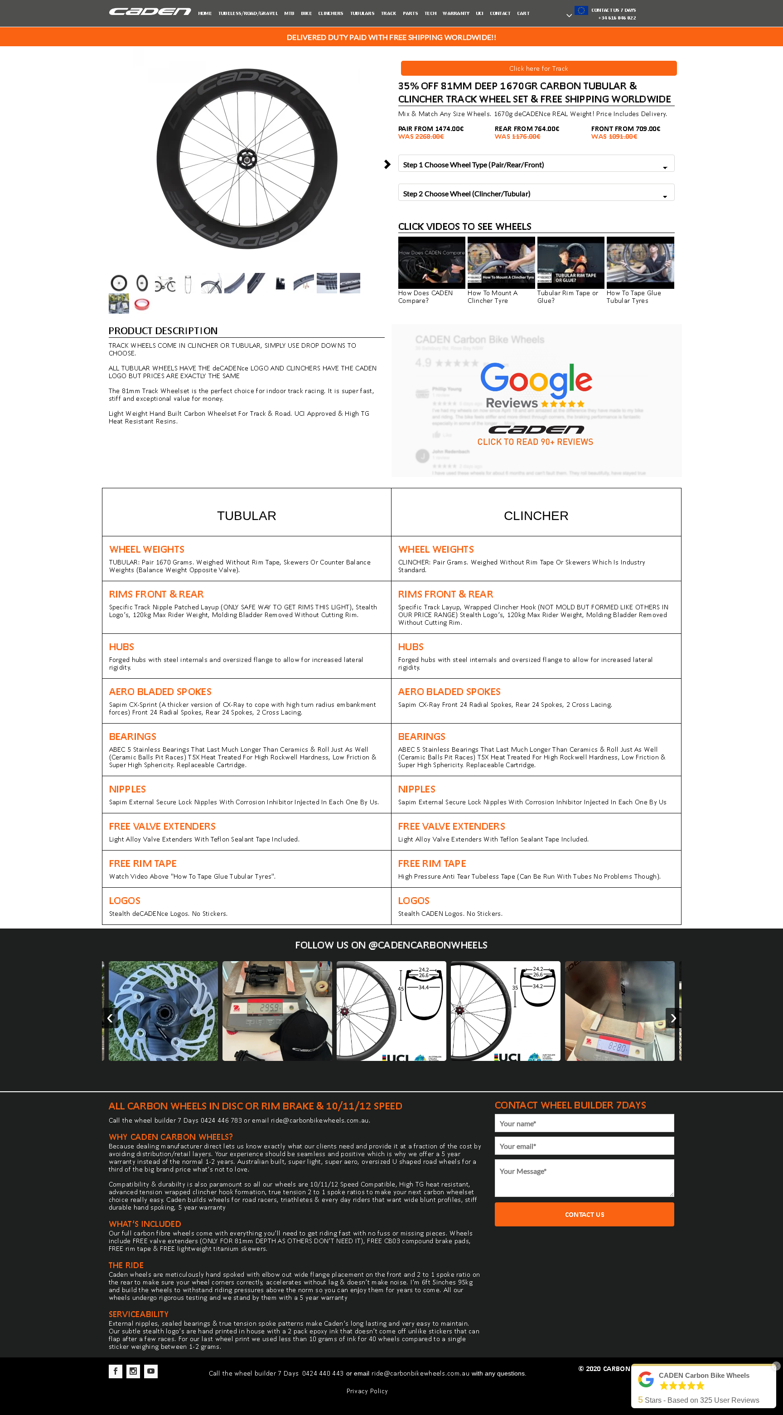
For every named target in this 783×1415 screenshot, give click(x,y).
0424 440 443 (323, 1373)
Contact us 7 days (613, 13)
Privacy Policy (367, 1391)
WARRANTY (456, 13)
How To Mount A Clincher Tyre (492, 296)
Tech (430, 13)
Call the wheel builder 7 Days (255, 1373)
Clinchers (331, 13)
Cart (523, 13)
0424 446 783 (221, 1120)
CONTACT (500, 13)
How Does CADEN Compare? (425, 296)
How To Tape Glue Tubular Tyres (634, 296)
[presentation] (110, 1018)
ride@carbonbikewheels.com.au (319, 1120)
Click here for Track (538, 68)
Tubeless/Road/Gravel (248, 13)
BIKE (306, 13)
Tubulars (362, 13)
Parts (411, 13)
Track (389, 13)
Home (205, 13)
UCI (480, 13)
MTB (290, 13)
